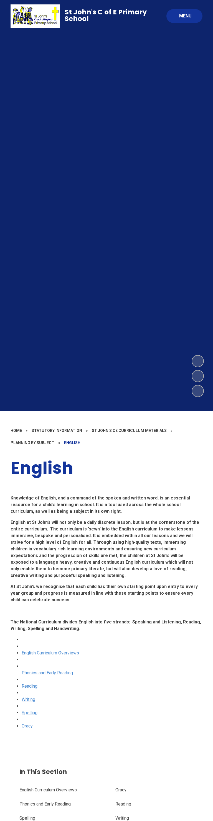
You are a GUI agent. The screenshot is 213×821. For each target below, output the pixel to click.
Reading (29, 686)
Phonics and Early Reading (47, 672)
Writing (28, 699)
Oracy (27, 726)
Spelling (29, 712)
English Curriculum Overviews (50, 653)
